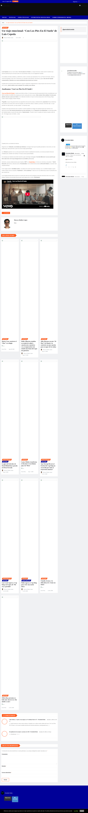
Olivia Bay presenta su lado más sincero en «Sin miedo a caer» (9, 699)
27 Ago (82, 176)
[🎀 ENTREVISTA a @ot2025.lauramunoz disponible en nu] (82, 87)
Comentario (5, 754)
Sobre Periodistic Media (61, 17)
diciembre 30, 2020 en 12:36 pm (45, 731)
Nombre (4, 766)
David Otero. (32, 162)
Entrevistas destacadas (40, 17)
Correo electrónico (6, 772)
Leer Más (76, 811)
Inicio (4, 17)
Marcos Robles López (8, 37)
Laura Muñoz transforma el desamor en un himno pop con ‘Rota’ (29, 463)
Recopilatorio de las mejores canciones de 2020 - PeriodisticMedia (23, 731)
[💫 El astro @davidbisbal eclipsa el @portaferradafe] (73, 86)
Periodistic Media (70, 153)
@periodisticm (77, 153)
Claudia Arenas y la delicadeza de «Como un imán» (48, 582)
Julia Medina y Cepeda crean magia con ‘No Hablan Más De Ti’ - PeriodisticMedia (27, 719)
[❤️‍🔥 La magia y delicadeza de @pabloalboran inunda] (82, 109)
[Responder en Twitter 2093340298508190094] (66, 167)
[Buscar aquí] (86, 17)
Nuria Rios (4, 349)
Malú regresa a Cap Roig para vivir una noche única (29, 584)
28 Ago (82, 153)
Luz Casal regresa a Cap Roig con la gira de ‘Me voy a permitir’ (9, 584)
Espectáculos (23, 17)
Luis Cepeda (6, 212)
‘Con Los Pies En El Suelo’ (8, 93)
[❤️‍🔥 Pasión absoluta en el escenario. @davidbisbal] (65, 87)
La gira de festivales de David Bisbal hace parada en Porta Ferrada (9, 465)
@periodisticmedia (68, 29)
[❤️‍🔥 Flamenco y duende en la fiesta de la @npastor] (65, 109)
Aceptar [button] (81, 811)
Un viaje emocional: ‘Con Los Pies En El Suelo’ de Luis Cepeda (19, 22)
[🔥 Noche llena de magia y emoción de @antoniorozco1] (73, 110)
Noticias (12, 17)
